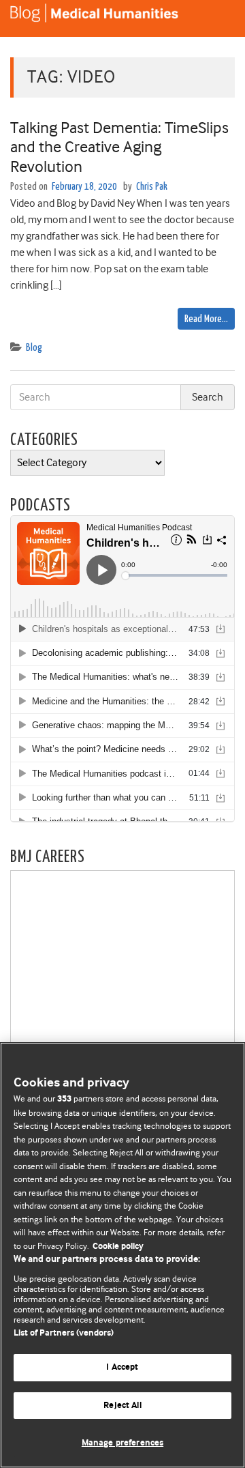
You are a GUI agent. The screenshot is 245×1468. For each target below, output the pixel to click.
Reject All (122, 1405)
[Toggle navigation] (218, 18)
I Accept (122, 1367)
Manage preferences (122, 1443)
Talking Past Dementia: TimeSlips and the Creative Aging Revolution (119, 147)
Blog (34, 348)
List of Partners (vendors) (64, 1333)
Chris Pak (151, 187)
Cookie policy (118, 1246)
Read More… (206, 319)
